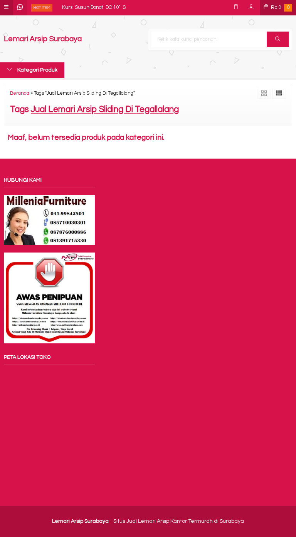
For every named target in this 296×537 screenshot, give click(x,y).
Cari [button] (278, 39)
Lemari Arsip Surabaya (43, 39)
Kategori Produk (36, 70)
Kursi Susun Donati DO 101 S (94, 3)
